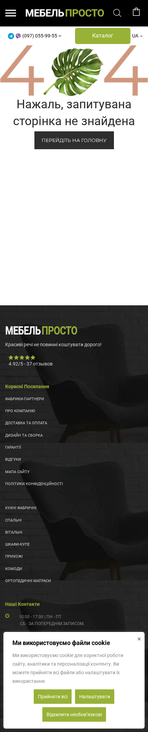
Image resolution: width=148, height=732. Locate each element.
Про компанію (20, 411)
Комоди (13, 569)
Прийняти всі (52, 696)
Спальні (13, 520)
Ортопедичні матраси (28, 581)
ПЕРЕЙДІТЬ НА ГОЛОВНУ (74, 140)
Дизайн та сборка (24, 435)
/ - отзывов (31, 364)
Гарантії (13, 447)
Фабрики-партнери (24, 399)
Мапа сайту (17, 472)
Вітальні (13, 532)
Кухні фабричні (20, 508)
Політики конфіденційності (34, 484)
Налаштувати (94, 696)
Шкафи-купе (17, 544)
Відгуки (13, 459)
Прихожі (14, 556)
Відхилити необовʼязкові (74, 714)
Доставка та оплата (26, 423)
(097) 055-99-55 (39, 36)
